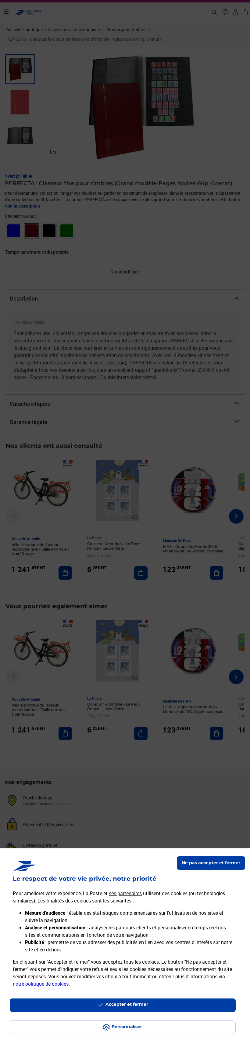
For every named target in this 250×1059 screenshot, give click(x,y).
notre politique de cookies (41, 983)
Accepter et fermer (126, 1004)
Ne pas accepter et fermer (211, 863)
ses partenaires (125, 893)
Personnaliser (127, 1027)
